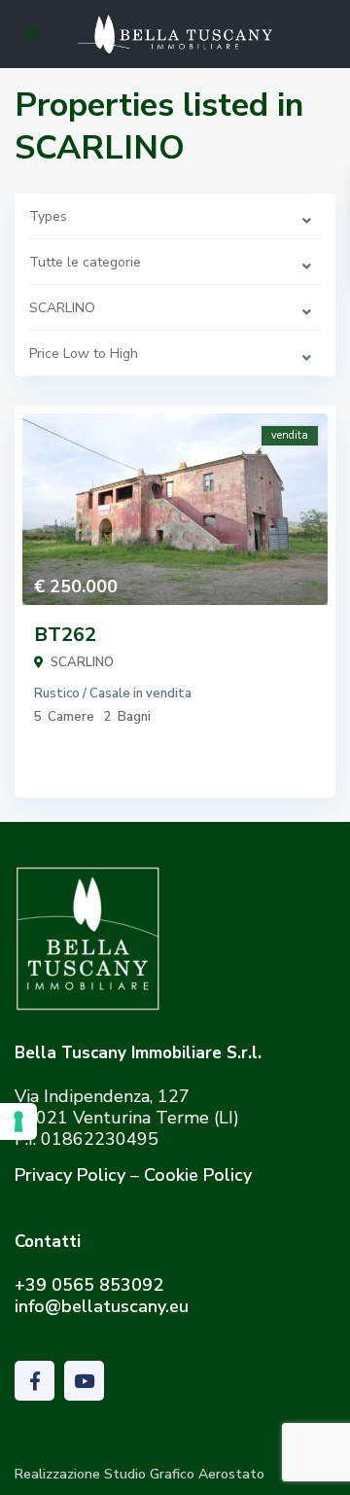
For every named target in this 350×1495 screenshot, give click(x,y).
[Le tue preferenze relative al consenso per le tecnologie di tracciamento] (18, 1121)
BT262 (65, 635)
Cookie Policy (198, 1175)
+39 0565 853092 (89, 1285)
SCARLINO (82, 662)
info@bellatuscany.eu (102, 1306)
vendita (169, 693)
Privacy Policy (70, 1175)
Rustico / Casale (82, 693)
